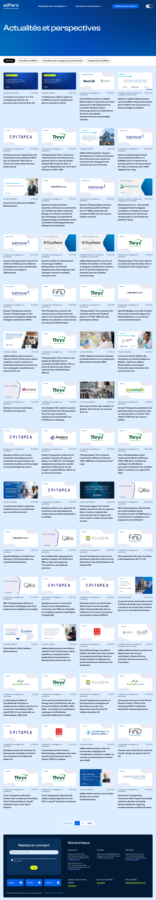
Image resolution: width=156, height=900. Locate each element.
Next (90, 823)
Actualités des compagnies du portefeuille (62, 60)
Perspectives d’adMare (98, 60)
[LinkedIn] (15, 882)
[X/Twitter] (33, 882)
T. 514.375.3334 (132, 859)
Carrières (72, 885)
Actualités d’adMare (28, 60)
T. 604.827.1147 (74, 859)
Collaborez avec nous (124, 6)
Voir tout (9, 60)
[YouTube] (52, 882)
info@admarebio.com (135, 883)
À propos (101, 883)
